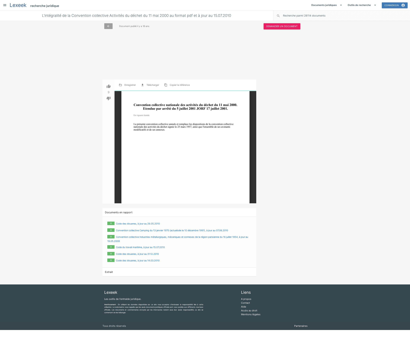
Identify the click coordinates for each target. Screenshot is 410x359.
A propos (246, 298)
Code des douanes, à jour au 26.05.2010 (138, 223)
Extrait (109, 272)
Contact (245, 302)
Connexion (394, 5)
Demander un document (282, 26)
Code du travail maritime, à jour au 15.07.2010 (140, 247)
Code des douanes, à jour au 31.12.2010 (137, 254)
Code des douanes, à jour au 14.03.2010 (138, 260)
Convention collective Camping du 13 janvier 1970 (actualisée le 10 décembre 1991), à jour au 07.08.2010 (172, 230)
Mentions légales (250, 314)
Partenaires (301, 325)
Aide (243, 306)
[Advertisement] (282, 81)
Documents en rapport (118, 212)
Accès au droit (249, 310)
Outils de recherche (362, 5)
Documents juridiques (327, 5)
